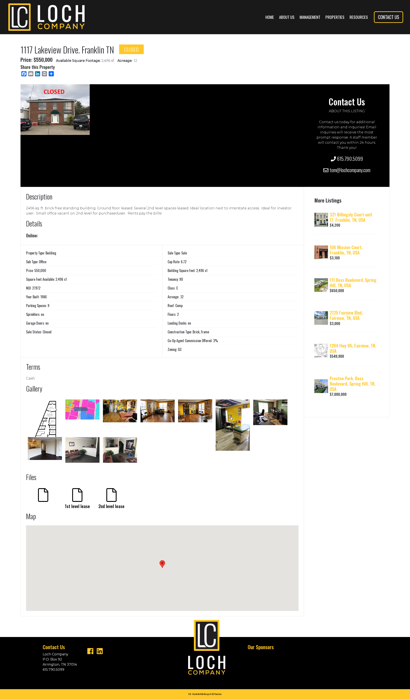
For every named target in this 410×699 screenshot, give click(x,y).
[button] (162, 564)
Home (269, 17)
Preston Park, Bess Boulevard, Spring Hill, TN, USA (352, 383)
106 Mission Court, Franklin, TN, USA (346, 250)
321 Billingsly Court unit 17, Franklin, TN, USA (351, 217)
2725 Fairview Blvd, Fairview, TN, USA (346, 315)
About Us (286, 17)
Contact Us (388, 17)
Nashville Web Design (200, 694)
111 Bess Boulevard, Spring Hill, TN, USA (353, 282)
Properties (334, 17)
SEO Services (216, 694)
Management (310, 17)
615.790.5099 (349, 158)
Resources (359, 17)
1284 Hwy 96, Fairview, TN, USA (353, 348)
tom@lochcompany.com (349, 170)
